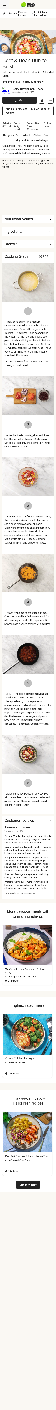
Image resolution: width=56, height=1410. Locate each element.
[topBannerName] (28, 24)
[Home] (4, 14)
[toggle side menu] (4, 4)
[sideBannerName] (28, 191)
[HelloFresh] (28, 4)
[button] (28, 231)
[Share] (50, 100)
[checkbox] (3, 82)
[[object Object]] (42, 100)
